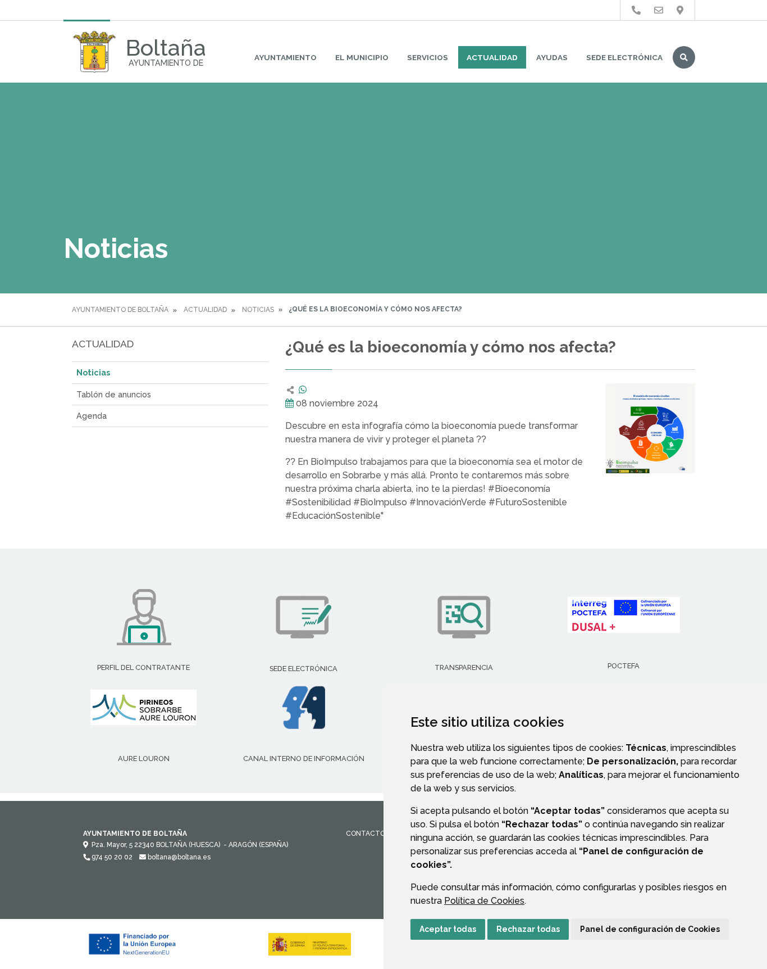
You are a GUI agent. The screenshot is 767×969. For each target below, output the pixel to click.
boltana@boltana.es (178, 857)
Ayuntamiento (285, 57)
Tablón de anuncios (113, 394)
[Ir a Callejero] (680, 10)
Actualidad (492, 57)
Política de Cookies (484, 900)
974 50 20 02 (111, 857)
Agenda (91, 415)
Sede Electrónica (624, 57)
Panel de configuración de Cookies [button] (650, 929)
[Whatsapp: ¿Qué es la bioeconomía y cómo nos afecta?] (303, 389)
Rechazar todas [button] (528, 929)
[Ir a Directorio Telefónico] (636, 10)
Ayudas (552, 57)
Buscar (684, 57)
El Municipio (362, 57)
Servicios (427, 57)
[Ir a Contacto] (658, 10)
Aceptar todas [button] (447, 929)
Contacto (365, 833)
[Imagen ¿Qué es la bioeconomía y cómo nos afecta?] (650, 428)
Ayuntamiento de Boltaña (120, 310)
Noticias (258, 310)
